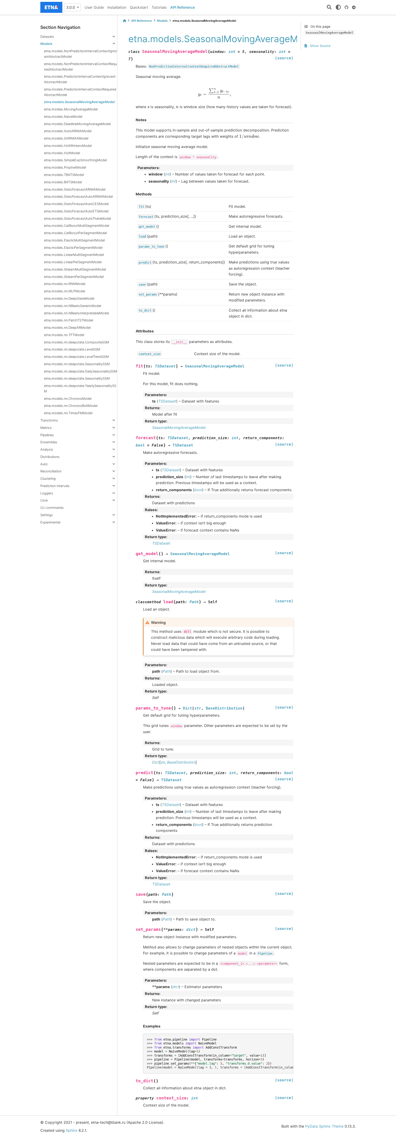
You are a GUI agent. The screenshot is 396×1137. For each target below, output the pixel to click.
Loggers (46, 493)
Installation (116, 7)
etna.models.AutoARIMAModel (67, 131)
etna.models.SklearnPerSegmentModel (74, 277)
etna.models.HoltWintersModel (68, 146)
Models (46, 44)
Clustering (48, 478)
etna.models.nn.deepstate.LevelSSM (72, 349)
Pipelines (47, 435)
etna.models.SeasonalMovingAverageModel (79, 102)
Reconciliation (50, 471)
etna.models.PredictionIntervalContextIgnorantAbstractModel (80, 79)
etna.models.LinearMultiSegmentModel (74, 255)
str (163, 762)
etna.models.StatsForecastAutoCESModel (76, 204)
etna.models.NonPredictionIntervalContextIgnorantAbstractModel (80, 53)
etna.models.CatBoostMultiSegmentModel (76, 225)
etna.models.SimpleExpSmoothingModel (75, 160)
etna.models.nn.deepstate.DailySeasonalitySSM (80, 371)
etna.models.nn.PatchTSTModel (68, 320)
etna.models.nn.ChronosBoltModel (70, 406)
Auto (44, 464)
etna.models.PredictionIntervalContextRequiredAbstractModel (80, 92)
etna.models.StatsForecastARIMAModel (74, 189)
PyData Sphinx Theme (324, 1126)
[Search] (329, 7)
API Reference (182, 7)
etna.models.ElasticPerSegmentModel (73, 247)
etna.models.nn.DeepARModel (67, 327)
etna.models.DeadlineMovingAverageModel (77, 124)
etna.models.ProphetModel (65, 167)
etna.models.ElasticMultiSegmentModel (74, 240)
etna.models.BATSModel (63, 182)
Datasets (47, 36)
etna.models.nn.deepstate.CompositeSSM (76, 342)
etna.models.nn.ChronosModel (67, 398)
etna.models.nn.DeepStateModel (69, 298)
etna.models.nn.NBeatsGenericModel (72, 306)
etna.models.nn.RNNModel (64, 284)
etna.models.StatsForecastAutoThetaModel (77, 218)
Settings (46, 515)
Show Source (319, 46)
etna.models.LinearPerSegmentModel (73, 262)
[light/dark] (338, 7)
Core (44, 500)
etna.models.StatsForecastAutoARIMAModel (78, 196)
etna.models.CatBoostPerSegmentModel (75, 233)
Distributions (50, 457)
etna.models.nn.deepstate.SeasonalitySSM (77, 364)
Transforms (49, 420)
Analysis (46, 449)
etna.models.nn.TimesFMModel (68, 413)
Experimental (50, 522)
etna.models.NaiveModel (63, 116)
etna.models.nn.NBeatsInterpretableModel (76, 313)
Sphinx (71, 1130)
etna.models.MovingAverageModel (71, 109)
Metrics (46, 428)
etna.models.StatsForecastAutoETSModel (76, 211)
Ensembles (48, 442)
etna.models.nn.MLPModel (64, 291)
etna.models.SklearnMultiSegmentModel (75, 269)
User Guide (94, 7)
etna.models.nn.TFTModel (64, 335)
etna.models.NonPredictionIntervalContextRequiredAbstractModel (80, 66)
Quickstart (139, 7)
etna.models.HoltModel (62, 153)
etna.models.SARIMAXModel (66, 138)
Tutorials (159, 7)
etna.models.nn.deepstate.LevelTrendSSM (76, 357)
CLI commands (52, 508)
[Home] (124, 20)
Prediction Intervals (55, 486)
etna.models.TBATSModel (64, 175)
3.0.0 (71, 7)
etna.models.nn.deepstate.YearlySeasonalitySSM (80, 388)
